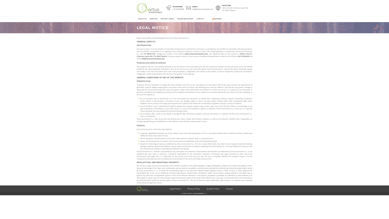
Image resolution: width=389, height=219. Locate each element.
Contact (200, 19)
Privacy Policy (193, 188)
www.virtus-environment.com (196, 54)
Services (154, 19)
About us (142, 19)
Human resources (185, 19)
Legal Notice (175, 188)
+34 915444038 (178, 9)
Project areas (167, 19)
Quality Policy (213, 188)
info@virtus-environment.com (202, 9)
